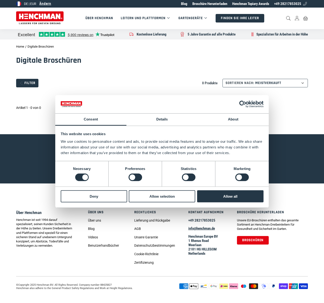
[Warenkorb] (305, 18)
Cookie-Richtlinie (146, 254)
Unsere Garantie (146, 237)
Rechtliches (145, 212)
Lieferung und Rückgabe (152, 220)
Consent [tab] (91, 119)
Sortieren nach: (240, 83)
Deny (94, 196)
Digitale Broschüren (41, 46)
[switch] (135, 177)
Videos (93, 237)
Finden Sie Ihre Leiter (240, 18)
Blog (184, 4)
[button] (103, 237)
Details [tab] (162, 119)
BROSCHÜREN (253, 240)
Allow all (230, 196)
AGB (137, 229)
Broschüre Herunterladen (209, 4)
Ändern (45, 3)
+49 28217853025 (287, 4)
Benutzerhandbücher (103, 245)
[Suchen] (288, 18)
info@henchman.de (201, 228)
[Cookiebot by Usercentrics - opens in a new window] (243, 104)
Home (20, 46)
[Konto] (297, 18)
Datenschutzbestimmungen (154, 245)
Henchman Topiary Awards (250, 4)
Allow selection (162, 196)
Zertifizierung (144, 262)
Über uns (96, 212)
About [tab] (233, 119)
